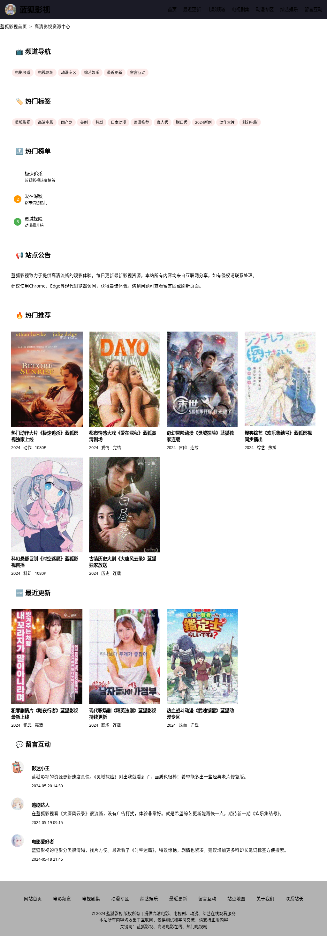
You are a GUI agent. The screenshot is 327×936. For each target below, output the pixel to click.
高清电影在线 (169, 926)
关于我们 (265, 898)
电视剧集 (240, 9)
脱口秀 (181, 122)
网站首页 (33, 898)
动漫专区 (265, 9)
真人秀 (162, 122)
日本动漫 (118, 122)
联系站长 (294, 898)
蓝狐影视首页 (13, 26)
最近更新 (192, 9)
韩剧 (99, 122)
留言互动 (313, 9)
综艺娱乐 (289, 9)
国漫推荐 (141, 122)
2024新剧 (203, 122)
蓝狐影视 (22, 122)
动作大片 (227, 122)
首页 (172, 9)
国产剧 (66, 122)
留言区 (170, 286)
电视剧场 (45, 72)
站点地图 (236, 898)
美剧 (84, 122)
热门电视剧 (196, 926)
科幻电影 (250, 122)
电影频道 (216, 9)
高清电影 (45, 122)
